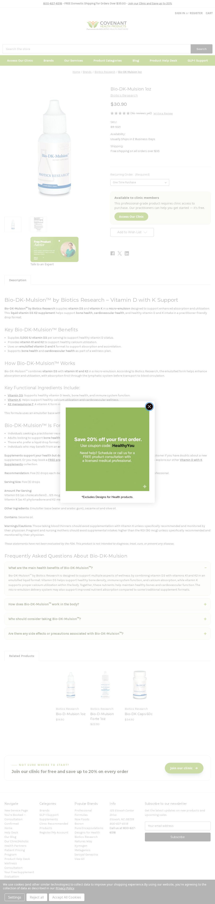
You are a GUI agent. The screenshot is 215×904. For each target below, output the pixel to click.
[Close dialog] (149, 406)
